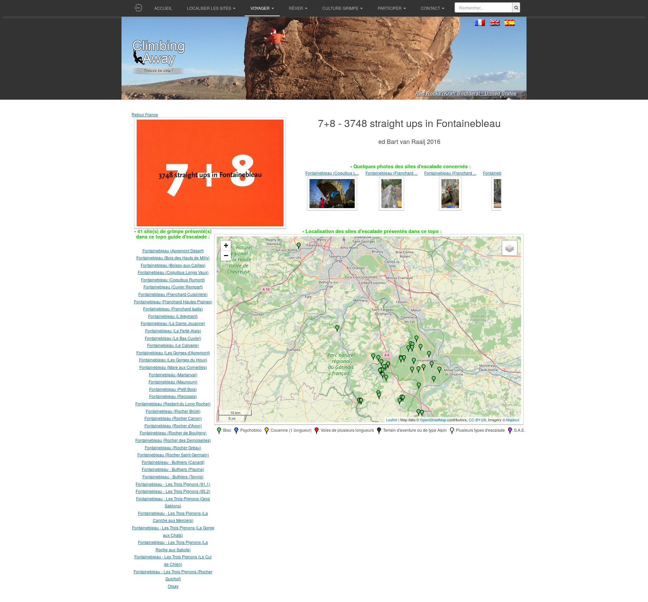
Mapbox (512, 419)
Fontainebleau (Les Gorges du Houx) (173, 359)
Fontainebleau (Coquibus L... (332, 173)
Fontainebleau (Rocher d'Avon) (173, 425)
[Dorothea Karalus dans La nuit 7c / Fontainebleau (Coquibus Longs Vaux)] (332, 193)
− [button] (226, 255)
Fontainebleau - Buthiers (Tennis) (173, 476)
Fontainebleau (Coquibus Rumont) (173, 279)
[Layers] (509, 248)
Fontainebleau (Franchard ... (391, 173)
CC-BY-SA (477, 419)
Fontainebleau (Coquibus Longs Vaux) (173, 272)
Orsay (173, 586)
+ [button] (226, 245)
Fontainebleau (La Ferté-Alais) (173, 330)
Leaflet (391, 419)
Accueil (163, 8)
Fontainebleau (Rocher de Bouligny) (173, 432)
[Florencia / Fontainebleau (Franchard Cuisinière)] (391, 193)
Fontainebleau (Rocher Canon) (173, 418)
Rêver (296, 8)
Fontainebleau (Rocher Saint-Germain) (173, 454)
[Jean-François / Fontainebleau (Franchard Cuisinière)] (450, 193)
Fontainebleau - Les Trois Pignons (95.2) (173, 491)
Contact (430, 8)
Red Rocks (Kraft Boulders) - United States (465, 93)
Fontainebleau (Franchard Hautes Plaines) (173, 301)
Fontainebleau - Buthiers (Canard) (173, 462)
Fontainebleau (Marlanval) (173, 374)
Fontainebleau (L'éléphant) (173, 316)
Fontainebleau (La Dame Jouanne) (173, 323)
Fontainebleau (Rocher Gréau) (173, 447)
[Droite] (511, 189)
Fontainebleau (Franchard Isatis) (173, 308)
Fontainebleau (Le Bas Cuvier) (173, 338)
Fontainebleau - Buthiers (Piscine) (173, 469)
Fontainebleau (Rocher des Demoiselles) (173, 440)
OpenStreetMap (433, 419)
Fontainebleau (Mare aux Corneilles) (173, 367)
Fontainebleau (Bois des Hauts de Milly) (173, 257)
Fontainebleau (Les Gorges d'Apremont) (173, 352)
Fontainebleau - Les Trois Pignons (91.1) (173, 484)
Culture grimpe (340, 8)
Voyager (260, 8)
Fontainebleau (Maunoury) (172, 381)
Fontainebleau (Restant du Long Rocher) (173, 403)
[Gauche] (295, 189)
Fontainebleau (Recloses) (173, 396)
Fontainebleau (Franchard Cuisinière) (173, 294)
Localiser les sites (209, 8)
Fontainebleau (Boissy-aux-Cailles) (173, 265)
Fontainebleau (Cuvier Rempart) (173, 287)
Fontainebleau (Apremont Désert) (173, 250)
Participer (390, 8)
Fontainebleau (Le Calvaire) (173, 345)
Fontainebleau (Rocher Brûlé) (173, 411)
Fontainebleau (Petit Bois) (173, 389)
